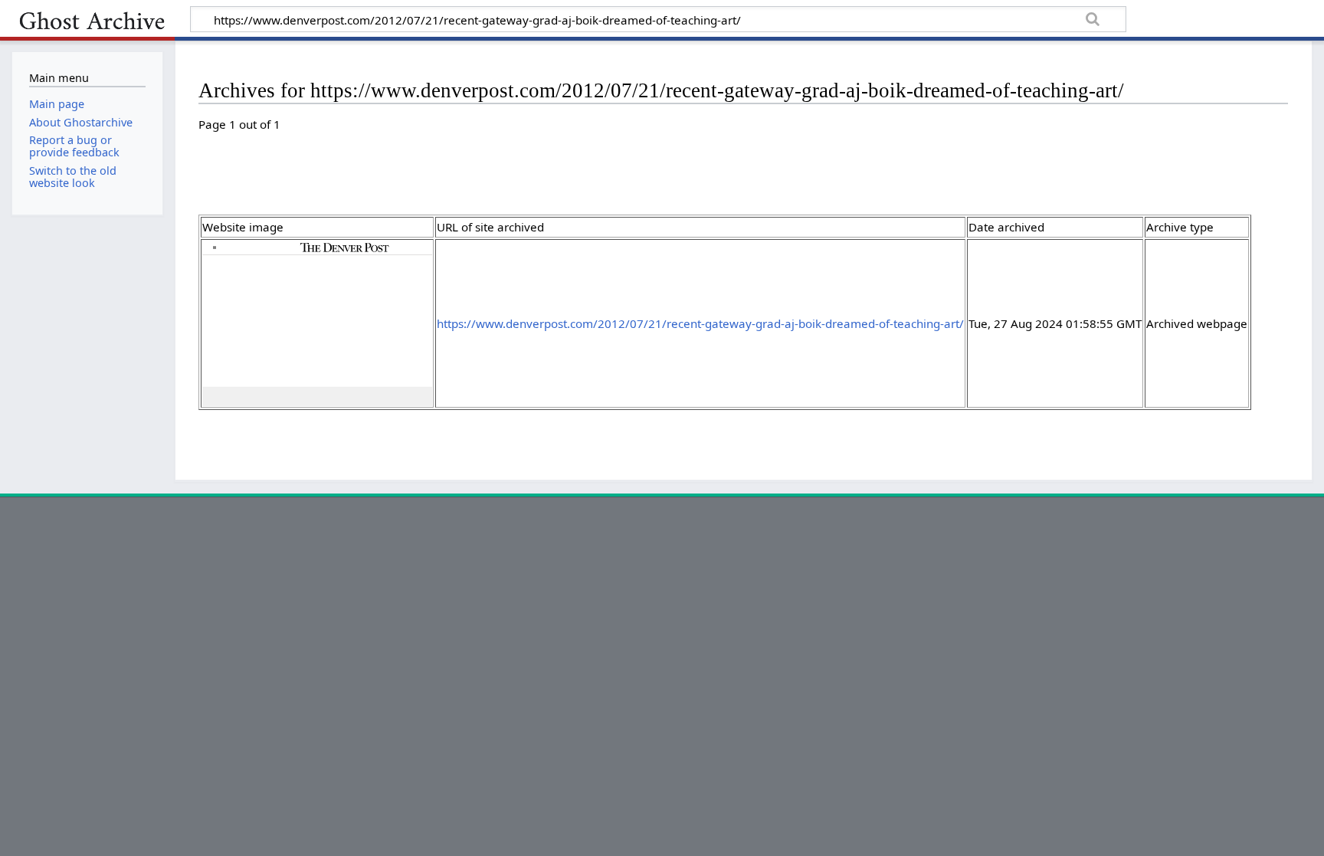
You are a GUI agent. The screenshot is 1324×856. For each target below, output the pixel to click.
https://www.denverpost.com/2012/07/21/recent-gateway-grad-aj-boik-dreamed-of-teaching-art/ (700, 323)
